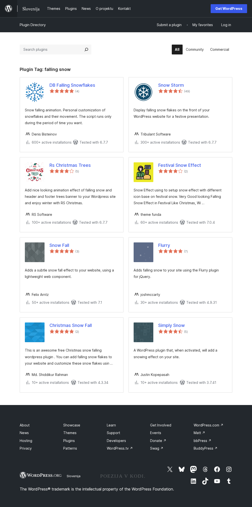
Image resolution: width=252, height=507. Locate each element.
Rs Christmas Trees (70, 165)
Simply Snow (171, 325)
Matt (199, 433)
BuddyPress (206, 448)
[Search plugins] (86, 49)
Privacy (26, 448)
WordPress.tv (120, 448)
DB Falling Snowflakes (72, 85)
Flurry (164, 245)
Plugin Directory (33, 25)
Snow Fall (59, 245)
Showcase (71, 425)
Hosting (26, 441)
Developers (116, 441)
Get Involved (160, 425)
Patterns (70, 448)
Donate (158, 441)
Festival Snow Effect (179, 165)
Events (155, 433)
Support (113, 433)
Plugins (69, 441)
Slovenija (73, 476)
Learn (111, 425)
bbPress (202, 441)
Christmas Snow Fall (70, 325)
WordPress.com (208, 425)
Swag (156, 448)
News (24, 433)
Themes (70, 433)
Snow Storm (171, 85)
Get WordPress (228, 8)
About (25, 425)
